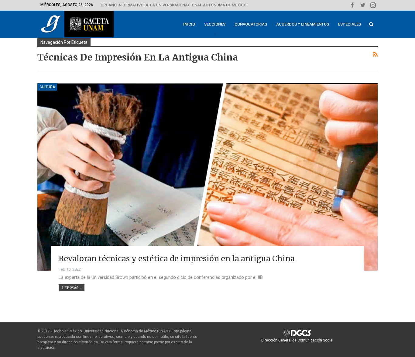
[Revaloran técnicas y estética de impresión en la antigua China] (207, 177)
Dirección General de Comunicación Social (297, 340)
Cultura (47, 87)
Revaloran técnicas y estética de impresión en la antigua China (177, 258)
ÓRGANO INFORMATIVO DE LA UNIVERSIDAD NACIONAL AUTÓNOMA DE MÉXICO (173, 5)
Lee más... (71, 288)
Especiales (349, 24)
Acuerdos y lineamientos (302, 24)
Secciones (214, 24)
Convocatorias (251, 24)
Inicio (189, 24)
